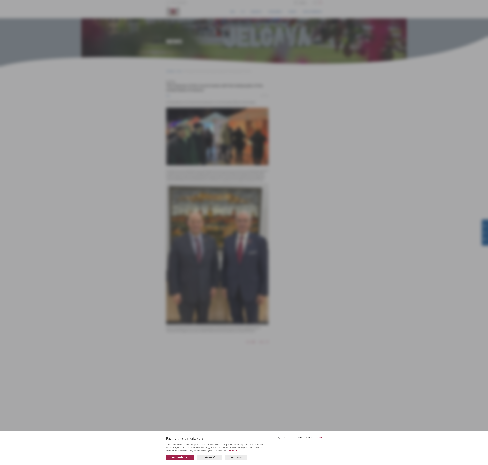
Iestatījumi (286, 438)
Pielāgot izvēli (209, 457)
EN (320, 437)
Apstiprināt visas (180, 457)
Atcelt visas (236, 457)
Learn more (233, 450)
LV (315, 437)
